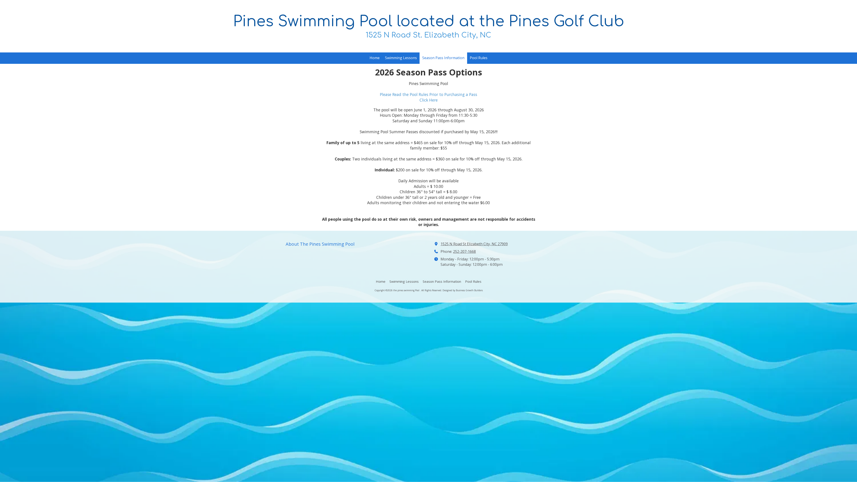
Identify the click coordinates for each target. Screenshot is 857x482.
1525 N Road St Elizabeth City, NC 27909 (474, 243)
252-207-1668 (464, 251)
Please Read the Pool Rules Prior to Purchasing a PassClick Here (428, 97)
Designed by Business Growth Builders (463, 290)
